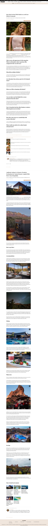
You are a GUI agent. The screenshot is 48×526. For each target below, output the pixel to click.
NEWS (19, 1)
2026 (17, 3)
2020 (26, 3)
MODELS (9, 1)
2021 (25, 3)
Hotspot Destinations (10, 517)
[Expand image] (29, 23)
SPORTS (21, 1)
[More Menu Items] (42, 1)
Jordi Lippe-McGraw (8, 19)
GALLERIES (15, 1)
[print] (10, 163)
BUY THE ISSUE (39, 1)
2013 (11, 54)
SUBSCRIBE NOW (17, 0)
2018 (29, 3)
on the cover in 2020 (18, 54)
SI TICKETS (4, 0)
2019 (28, 3)
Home (15, 3)
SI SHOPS (10, 0)
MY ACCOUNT (13, 0)
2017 (31, 3)
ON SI (2, 0)
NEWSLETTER (34, 1)
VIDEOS (12, 1)
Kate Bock (7, 53)
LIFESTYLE (24, 1)
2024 (20, 3)
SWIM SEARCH (29, 1)
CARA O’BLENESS (11, 509)
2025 (19, 3)
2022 (23, 3)
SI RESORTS (7, 0)
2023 (22, 3)
